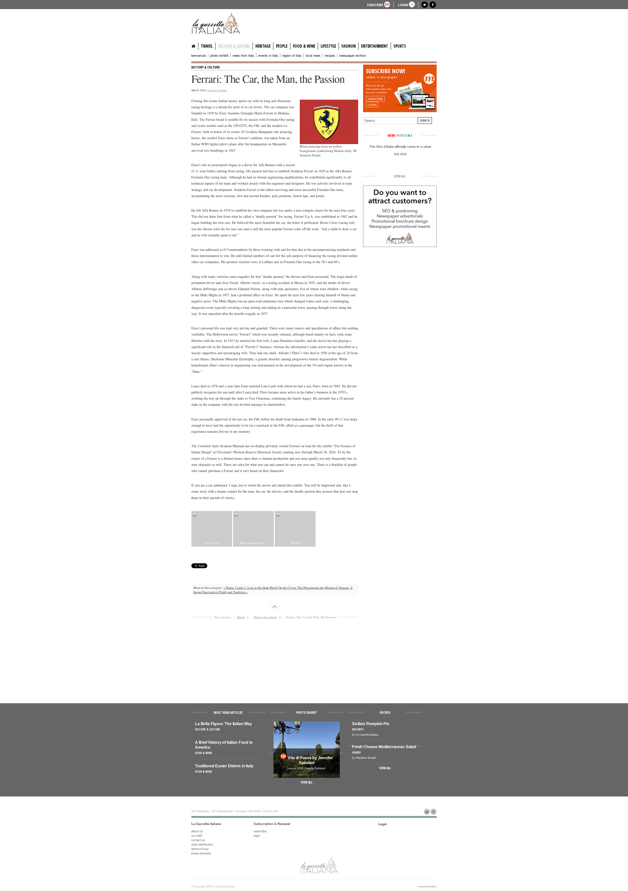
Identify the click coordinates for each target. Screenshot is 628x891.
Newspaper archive (352, 55)
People (282, 46)
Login (257, 835)
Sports (399, 46)
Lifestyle (328, 46)
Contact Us (198, 840)
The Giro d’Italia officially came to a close (400, 146)
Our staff (196, 835)
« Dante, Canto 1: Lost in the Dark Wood (250, 587)
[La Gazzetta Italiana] (220, 23)
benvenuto (198, 55)
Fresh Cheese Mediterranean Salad (384, 747)
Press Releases (201, 853)
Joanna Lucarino (217, 90)
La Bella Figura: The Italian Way (223, 724)
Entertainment (374, 46)
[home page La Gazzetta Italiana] (319, 865)
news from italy (243, 55)
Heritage (263, 46)
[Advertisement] (274, 659)
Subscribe (375, 4)
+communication (426, 886)
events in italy (268, 55)
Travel (207, 46)
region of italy (291, 55)
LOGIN (403, 4)
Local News (313, 55)
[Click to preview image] (329, 121)
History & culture (234, 46)
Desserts (358, 729)
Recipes (330, 55)
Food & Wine (304, 46)
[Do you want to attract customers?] (400, 216)
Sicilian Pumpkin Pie (370, 724)
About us (197, 831)
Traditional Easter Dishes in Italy (224, 766)
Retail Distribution (202, 844)
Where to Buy (200, 849)
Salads (356, 752)
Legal (382, 824)
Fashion (348, 46)
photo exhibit (219, 55)
